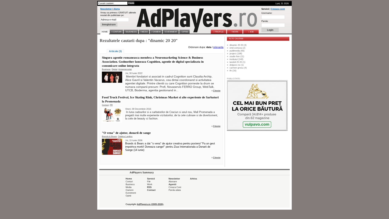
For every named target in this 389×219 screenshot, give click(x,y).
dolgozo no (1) (237, 65)
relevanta (218, 47)
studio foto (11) (237, 56)
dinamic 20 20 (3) (238, 45)
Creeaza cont (278, 9)
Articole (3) (115, 51)
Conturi (105, 105)
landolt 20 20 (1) (237, 62)
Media (128, 187)
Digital (114, 69)
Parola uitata (175, 190)
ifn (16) (233, 70)
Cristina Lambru (125, 136)
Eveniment (131, 193)
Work (149, 184)
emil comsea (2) (237, 48)
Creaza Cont (175, 187)
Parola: (264, 21)
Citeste (216, 90)
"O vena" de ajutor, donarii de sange (126, 132)
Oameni (129, 190)
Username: (266, 13)
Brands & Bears (109, 136)
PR (111, 105)
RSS (149, 187)
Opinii (128, 195)
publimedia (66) (237, 50)
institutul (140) (236, 59)
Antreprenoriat (125, 69)
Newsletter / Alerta (110, 9)
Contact (151, 190)
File (149, 181)
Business (106, 69)
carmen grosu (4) (238, 68)
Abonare (173, 181)
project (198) (236, 53)
